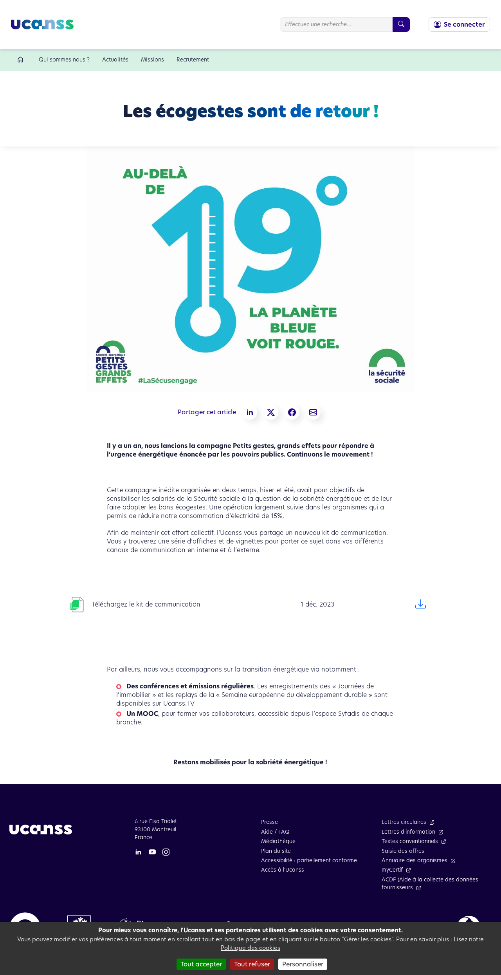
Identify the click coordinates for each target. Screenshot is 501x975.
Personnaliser (302, 964)
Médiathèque (278, 841)
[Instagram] (165, 852)
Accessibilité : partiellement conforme (309, 860)
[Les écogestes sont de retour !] (313, 412)
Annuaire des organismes (414, 860)
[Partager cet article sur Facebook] (292, 412)
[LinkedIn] (138, 852)
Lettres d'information (408, 832)
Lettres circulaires (404, 822)
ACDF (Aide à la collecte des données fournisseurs (430, 883)
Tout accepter (201, 964)
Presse (269, 822)
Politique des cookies (250, 948)
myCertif (392, 870)
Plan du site (276, 851)
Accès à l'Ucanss (282, 870)
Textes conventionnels (410, 841)
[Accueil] (21, 60)
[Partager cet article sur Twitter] (270, 412)
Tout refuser (252, 964)
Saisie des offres (403, 851)
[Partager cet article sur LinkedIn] (249, 412)
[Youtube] (152, 852)
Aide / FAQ (275, 832)
